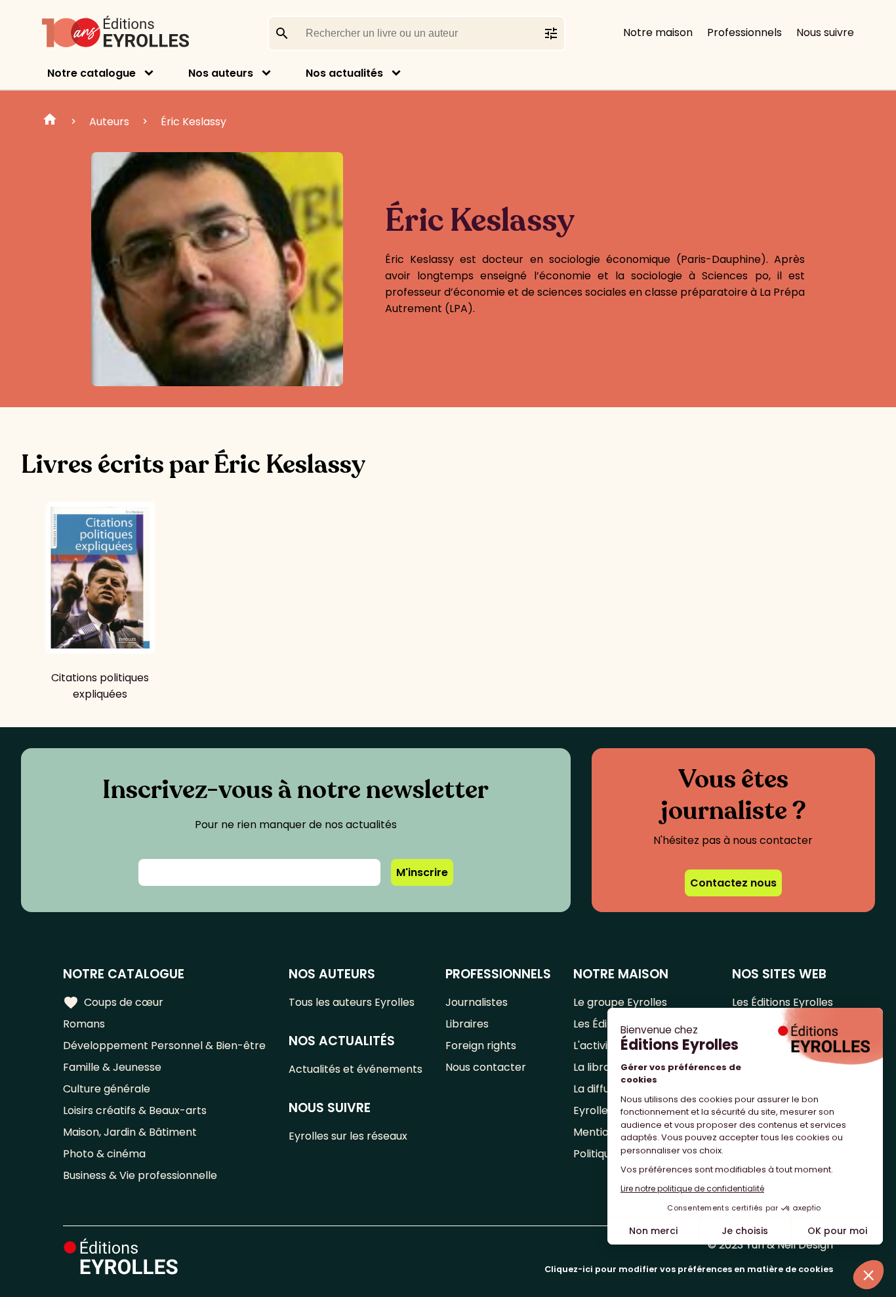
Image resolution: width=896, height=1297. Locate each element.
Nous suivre (825, 32)
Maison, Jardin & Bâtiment (130, 1132)
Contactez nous (733, 882)
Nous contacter (485, 1067)
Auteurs (109, 121)
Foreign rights (480, 1045)
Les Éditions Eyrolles (782, 1002)
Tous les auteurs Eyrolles (352, 1002)
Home (50, 121)
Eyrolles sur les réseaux (348, 1136)
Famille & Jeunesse (112, 1067)
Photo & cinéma (104, 1153)
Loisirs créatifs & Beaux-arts (135, 1110)
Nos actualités (344, 73)
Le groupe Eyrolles (620, 1002)
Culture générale (106, 1088)
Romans (84, 1023)
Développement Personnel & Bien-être (164, 1045)
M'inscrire (422, 872)
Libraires (467, 1023)
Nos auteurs (220, 73)
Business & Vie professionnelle (140, 1175)
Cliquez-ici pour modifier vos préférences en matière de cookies (688, 1269)
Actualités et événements (355, 1069)
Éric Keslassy (193, 121)
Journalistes (476, 1002)
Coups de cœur (113, 1002)
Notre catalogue (91, 73)
